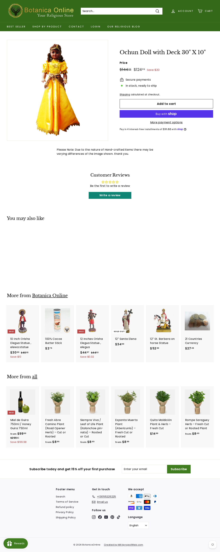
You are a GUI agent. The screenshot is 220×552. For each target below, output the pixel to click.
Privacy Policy (65, 512)
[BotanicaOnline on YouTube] (106, 517)
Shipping (125, 94)
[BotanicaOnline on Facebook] (100, 517)
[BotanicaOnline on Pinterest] (112, 517)
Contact (76, 26)
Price (123, 63)
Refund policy (65, 507)
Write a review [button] (110, 195)
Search (60, 496)
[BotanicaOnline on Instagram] (94, 517)
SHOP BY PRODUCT (47, 26)
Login (95, 26)
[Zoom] (57, 90)
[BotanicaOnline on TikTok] (118, 517)
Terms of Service (67, 501)
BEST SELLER (16, 26)
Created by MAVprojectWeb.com (123, 544)
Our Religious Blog (123, 26)
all (34, 376)
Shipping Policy (66, 517)
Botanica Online (50, 295)
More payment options (166, 122)
